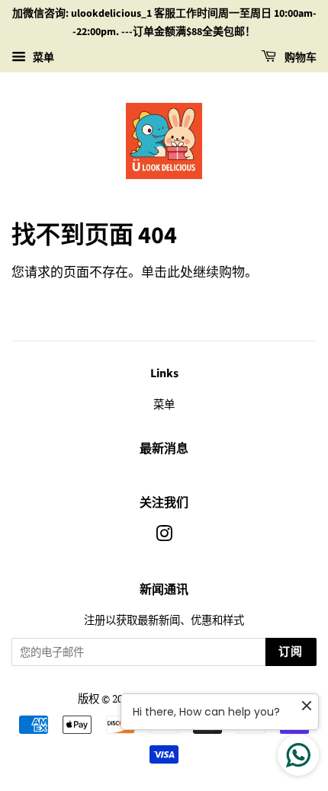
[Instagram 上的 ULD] (164, 536)
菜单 (42, 57)
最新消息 (164, 448)
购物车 (299, 58)
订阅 (291, 652)
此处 (180, 271)
